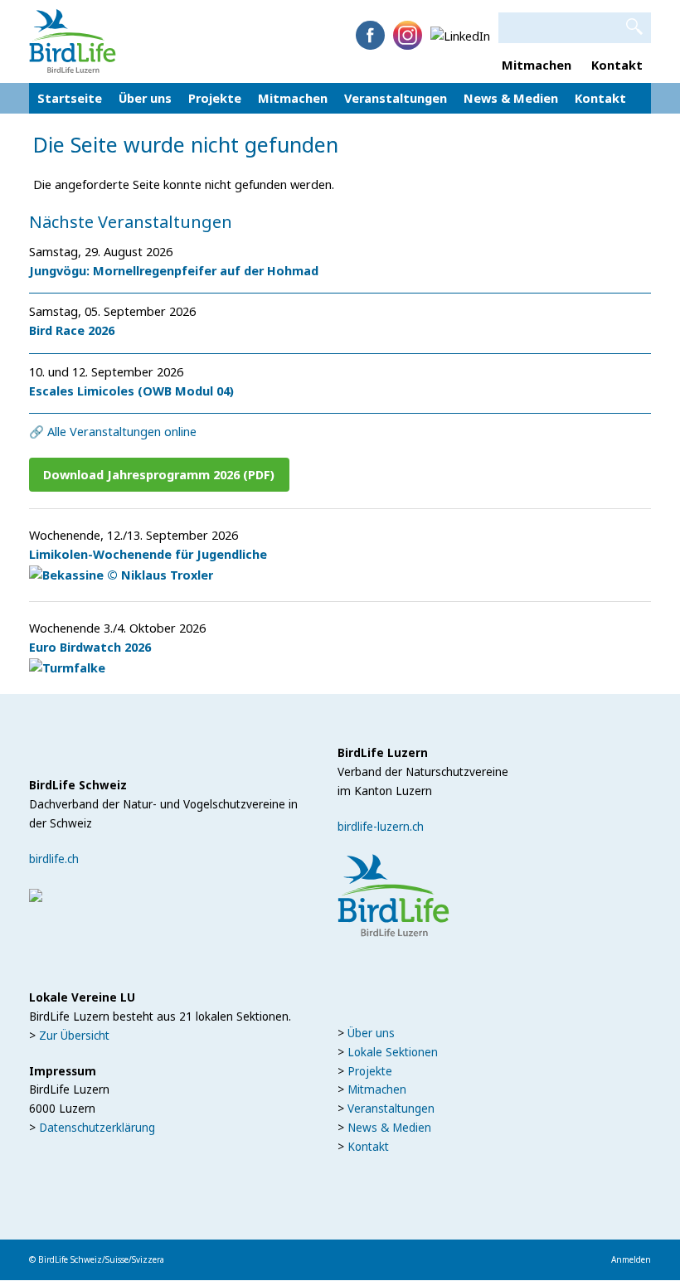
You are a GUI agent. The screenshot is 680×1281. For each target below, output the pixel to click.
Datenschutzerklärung (97, 1127)
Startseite (69, 98)
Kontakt (617, 64)
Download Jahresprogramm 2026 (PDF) (158, 474)
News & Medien (511, 102)
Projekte (214, 102)
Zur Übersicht (74, 1035)
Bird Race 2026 (71, 330)
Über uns (145, 102)
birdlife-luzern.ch (381, 826)
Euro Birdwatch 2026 (90, 646)
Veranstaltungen (395, 102)
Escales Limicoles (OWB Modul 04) (131, 390)
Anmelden (631, 1259)
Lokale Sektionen (392, 1052)
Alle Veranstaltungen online (122, 431)
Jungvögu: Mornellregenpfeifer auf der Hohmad (173, 270)
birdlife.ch (54, 859)
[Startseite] (72, 40)
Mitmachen (536, 64)
